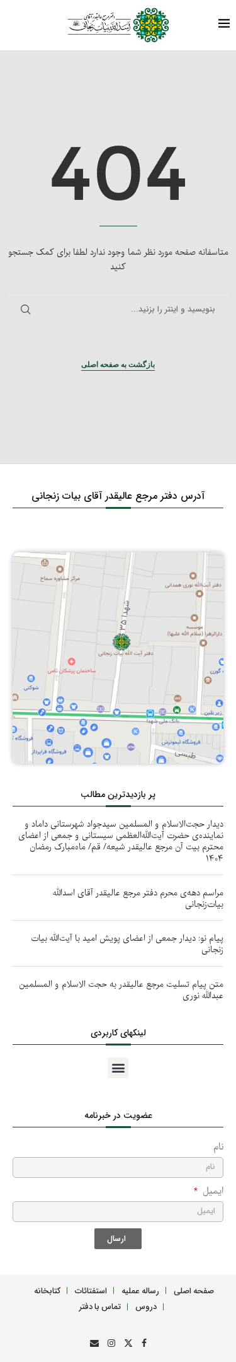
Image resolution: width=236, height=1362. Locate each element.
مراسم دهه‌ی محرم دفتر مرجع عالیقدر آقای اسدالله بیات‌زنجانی (138, 899)
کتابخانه (47, 1290)
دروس (146, 1306)
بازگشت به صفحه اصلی (118, 364)
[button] (118, 1067)
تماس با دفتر (100, 1306)
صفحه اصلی (194, 1290)
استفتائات (91, 1290)
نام (218, 1147)
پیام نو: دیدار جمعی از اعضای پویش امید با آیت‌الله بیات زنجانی (127, 944)
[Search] (34, 26)
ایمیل (211, 1191)
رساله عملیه (140, 1290)
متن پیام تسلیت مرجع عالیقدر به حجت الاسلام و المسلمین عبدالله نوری (121, 990)
